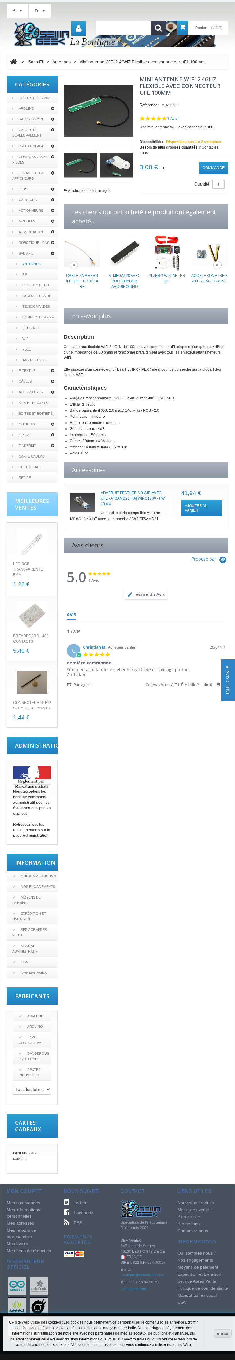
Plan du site (188, 1216)
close (222, 1333)
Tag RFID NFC (34, 360)
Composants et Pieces (30, 159)
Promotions (188, 1223)
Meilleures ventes (194, 1209)
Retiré (25, 478)
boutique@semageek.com (142, 1275)
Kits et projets (33, 403)
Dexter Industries (30, 1072)
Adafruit (35, 1016)
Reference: (149, 105)
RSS (78, 1222)
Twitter (80, 1202)
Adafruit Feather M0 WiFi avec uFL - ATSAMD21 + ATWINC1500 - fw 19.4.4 (133, 498)
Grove (25, 435)
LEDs (23, 189)
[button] (81, 684)
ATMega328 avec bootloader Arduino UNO (124, 281)
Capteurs (28, 200)
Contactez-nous (134, 1289)
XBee (26, 349)
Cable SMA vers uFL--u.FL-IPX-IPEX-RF (81, 281)
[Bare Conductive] (38, 1306)
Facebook (83, 1212)
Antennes (31, 264)
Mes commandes (23, 1202)
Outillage (28, 424)
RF (24, 274)
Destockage (30, 467)
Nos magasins (34, 973)
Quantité (201, 184)
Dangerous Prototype (34, 1056)
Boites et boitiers (36, 413)
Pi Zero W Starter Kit (167, 278)
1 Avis (172, 118)
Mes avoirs (17, 1243)
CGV (24, 962)
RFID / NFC (31, 328)
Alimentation (31, 232)
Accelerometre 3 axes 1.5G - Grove (209, 278)
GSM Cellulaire (36, 296)
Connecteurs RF (38, 317)
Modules (27, 221)
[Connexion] (78, 28)
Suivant (126, 165)
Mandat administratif (25, 948)
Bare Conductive (30, 1040)
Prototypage (31, 146)
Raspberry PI (31, 119)
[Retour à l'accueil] (13, 61)
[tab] (146, 594)
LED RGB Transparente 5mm (28, 569)
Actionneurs (31, 210)
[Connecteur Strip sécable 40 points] (32, 682)
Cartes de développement (27, 132)
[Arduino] (17, 1285)
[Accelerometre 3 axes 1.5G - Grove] (209, 253)
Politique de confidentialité (202, 1288)
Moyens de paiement (26, 900)
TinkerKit (27, 445)
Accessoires (31, 392)
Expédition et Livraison (29, 916)
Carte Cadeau (32, 456)
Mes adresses (20, 1223)
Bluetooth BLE (36, 285)
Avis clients (87, 545)
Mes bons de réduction (29, 1250)
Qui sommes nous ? (38, 876)
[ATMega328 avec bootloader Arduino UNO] (124, 253)
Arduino (26, 108)
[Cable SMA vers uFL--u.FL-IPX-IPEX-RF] (82, 253)
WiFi (25, 338)
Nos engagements (38, 886)
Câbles (25, 381)
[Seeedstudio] (17, 1306)
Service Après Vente (29, 932)
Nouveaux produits (195, 1202)
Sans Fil (26, 253)
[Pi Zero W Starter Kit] (167, 253)
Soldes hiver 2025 (35, 98)
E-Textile (27, 371)
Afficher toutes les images (89, 191)
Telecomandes (36, 306)
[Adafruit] (38, 1285)
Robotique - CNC (34, 242)
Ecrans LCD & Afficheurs (27, 175)
